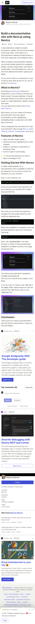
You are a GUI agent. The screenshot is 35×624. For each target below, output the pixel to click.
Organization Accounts (23, 599)
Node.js (11, 131)
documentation (19, 44)
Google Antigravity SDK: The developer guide (16, 357)
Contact (25, 602)
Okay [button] (5, 620)
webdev (30, 44)
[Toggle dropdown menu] (32, 331)
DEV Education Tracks (13, 597)
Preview (17, 400)
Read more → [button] (7, 380)
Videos (28, 594)
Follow (17, 482)
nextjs (4, 44)
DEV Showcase (11, 602)
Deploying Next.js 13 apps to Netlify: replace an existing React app (16, 529)
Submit (7, 400)
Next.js (25, 129)
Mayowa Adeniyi (11, 22)
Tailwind (4, 131)
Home (5, 594)
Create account (27, 2)
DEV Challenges (13, 594)
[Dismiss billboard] (32, 609)
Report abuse (24, 406)
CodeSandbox (20, 131)
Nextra (13, 83)
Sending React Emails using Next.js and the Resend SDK (16, 520)
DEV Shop (23, 604)
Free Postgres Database (11, 604)
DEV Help (24, 597)
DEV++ (22, 594)
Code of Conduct (12, 406)
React (31, 129)
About (19, 602)
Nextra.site (15, 91)
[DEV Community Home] (7, 2)
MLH (29, 604)
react (10, 44)
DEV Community (7, 587)
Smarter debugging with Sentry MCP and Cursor (15, 441)
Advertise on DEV (9, 599)
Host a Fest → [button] (7, 579)
